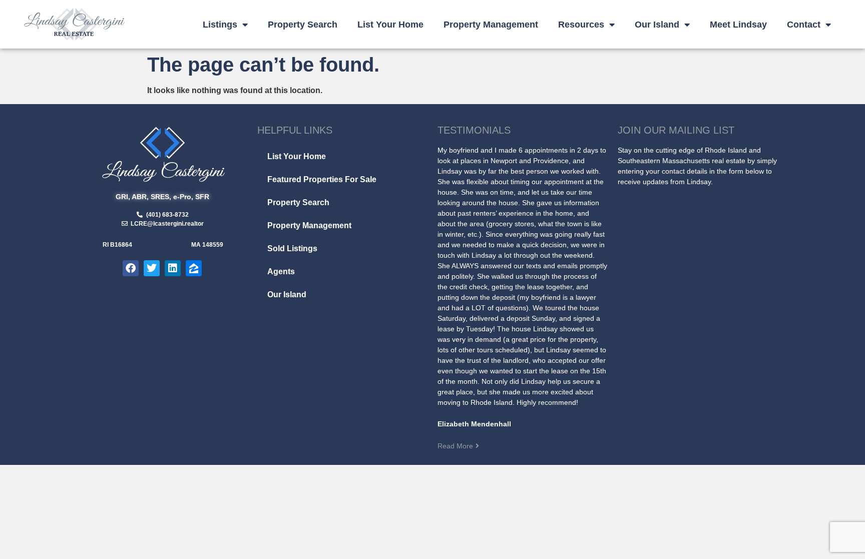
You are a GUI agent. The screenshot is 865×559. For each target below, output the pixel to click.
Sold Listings (292, 248)
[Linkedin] (173, 268)
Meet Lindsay (738, 25)
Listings (220, 25)
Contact (803, 25)
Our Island (657, 25)
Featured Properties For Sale (321, 179)
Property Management (491, 25)
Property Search (302, 25)
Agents (281, 271)
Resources (581, 25)
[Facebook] (131, 268)
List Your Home (390, 25)
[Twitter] (152, 268)
